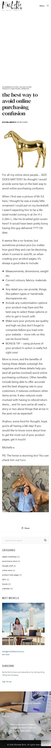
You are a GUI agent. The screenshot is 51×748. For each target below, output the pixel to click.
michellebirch (9, 122)
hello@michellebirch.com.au (13, 651)
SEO (4, 579)
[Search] (45, 540)
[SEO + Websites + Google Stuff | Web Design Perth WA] (12, 6)
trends (5, 583)
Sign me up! (7, 681)
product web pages (11, 88)
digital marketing (9, 556)
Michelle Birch (20, 744)
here (24, 339)
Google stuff (7, 565)
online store (25, 87)
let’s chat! (6, 654)
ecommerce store (10, 87)
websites (25, 88)
